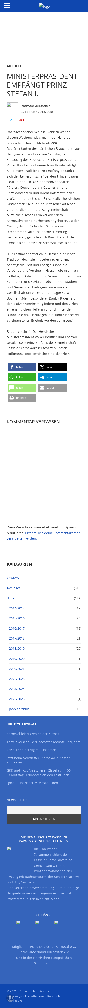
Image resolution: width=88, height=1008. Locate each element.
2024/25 (13, 578)
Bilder (11, 598)
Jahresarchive (19, 709)
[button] (22, 367)
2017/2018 (17, 638)
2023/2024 (17, 689)
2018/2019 (17, 648)
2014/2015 (17, 608)
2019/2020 (17, 658)
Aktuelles (16, 66)
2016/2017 (17, 628)
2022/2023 (17, 679)
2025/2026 (17, 699)
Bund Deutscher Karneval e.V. (52, 946)
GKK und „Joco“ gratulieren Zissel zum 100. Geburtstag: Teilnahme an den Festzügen (39, 772)
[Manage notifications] (10, 998)
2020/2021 (17, 668)
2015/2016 (17, 618)
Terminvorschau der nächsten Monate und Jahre (44, 742)
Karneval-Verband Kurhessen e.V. (44, 952)
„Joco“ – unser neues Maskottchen (32, 783)
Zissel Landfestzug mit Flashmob (31, 750)
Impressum (14, 1001)
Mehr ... (57, 899)
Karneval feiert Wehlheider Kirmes (33, 734)
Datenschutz (55, 996)
